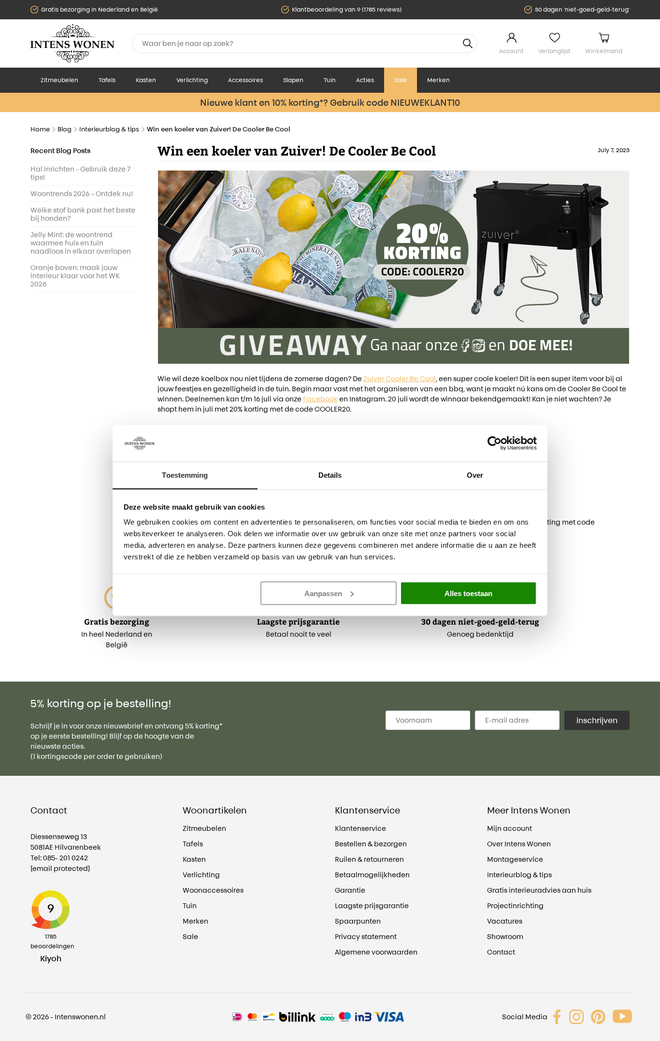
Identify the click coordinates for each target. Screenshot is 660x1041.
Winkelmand (603, 51)
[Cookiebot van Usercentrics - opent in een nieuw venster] (494, 443)
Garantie (350, 890)
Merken (438, 80)
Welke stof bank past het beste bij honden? (82, 214)
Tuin (330, 80)
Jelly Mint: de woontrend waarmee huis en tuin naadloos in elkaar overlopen (80, 242)
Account (511, 51)
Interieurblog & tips (519, 874)
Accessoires (245, 80)
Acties (365, 80)
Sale (400, 80)
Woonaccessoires (213, 890)
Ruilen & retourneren (369, 859)
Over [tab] (475, 475)
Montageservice (515, 859)
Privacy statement (366, 936)
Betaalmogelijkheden (372, 874)
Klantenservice (360, 828)
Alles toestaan (468, 593)
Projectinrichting (515, 905)
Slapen (293, 80)
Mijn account (509, 828)
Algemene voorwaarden (376, 952)
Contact (501, 952)
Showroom (505, 936)
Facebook (320, 399)
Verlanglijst (554, 51)
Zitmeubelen (59, 80)
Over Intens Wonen (519, 844)
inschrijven (596, 720)
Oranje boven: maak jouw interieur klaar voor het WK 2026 (75, 275)
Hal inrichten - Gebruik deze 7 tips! (80, 173)
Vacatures (504, 921)
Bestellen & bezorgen (371, 844)
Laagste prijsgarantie (372, 905)
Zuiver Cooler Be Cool (399, 378)
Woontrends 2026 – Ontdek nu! (81, 193)
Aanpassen (323, 593)
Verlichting (192, 80)
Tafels (107, 80)
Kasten (146, 80)
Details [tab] (330, 475)
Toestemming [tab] (185, 475)
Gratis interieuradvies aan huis (539, 890)
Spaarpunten (358, 921)
